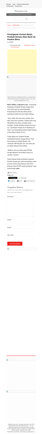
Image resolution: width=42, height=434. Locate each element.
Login (13, 4)
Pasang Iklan (18, 6)
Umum (33, 45)
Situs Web (10, 235)
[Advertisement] (22, 61)
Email (9, 227)
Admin (11, 42)
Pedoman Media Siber (23, 4)
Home (9, 25)
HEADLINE (16, 25)
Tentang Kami (10, 6)
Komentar (11, 196)
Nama (9, 220)
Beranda (8, 4)
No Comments (15, 47)
